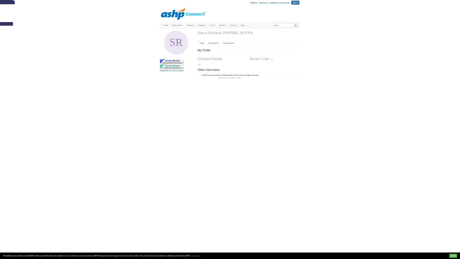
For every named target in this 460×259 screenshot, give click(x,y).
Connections (213, 43)
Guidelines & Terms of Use (279, 2)
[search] (295, 25)
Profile (202, 43)
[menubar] (270, 2)
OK (454, 256)
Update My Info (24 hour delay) (172, 70)
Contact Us (263, 2)
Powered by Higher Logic (230, 78)
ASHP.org (253, 2)
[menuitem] (254, 2)
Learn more (196, 255)
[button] (177, 25)
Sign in (295, 2)
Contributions (228, 43)
